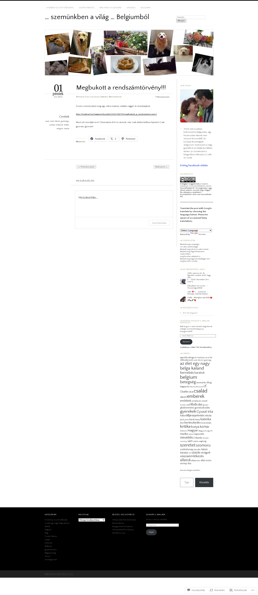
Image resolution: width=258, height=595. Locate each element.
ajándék (184, 357)
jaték (186, 420)
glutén (205, 405)
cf (205, 386)
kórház (204, 427)
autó (47, 121)
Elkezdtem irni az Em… (196, 286)
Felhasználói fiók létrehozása (124, 520)
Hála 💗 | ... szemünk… (197, 292)
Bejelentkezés (118, 523)
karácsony (194, 419)
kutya (195, 427)
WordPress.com (118, 533)
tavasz (184, 452)
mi (211, 431)
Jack (182, 419)
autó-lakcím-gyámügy (59, 121)
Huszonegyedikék (194, 288)
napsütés (199, 433)
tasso (204, 449)
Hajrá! (151, 532)
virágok (205, 452)
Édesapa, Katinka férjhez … (198, 294)
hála (182, 415)
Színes (47, 556)
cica (190, 391)
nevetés (186, 437)
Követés (204, 482)
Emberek (104, 97)
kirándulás (206, 423)
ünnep (183, 463)
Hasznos (131, 8)
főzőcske (196, 404)
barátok (199, 372)
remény (183, 441)
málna (190, 434)
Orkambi (197, 437)
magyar (60, 129)
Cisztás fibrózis (86, 8)
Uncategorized (51, 560)
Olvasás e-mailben (155, 515)
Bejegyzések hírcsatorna (122, 526)
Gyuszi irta (205, 412)
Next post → (161, 167)
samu (196, 441)
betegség (188, 382)
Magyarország (115, 97)
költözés (183, 431)
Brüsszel (199, 387)
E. (188, 279)
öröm (208, 460)
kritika (66, 125)
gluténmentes (187, 407)
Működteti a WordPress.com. (59, 574)
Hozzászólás (163, 97)
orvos (206, 438)
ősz (189, 463)
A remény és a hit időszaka (60, 8)
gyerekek (188, 411)
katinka (205, 419)
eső (188, 405)
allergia (191, 357)
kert (182, 423)
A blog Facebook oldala (194, 165)
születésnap (186, 449)
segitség (202, 441)
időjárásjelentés (194, 415)
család (97, 97)
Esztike (183, 405)
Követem (186, 342)
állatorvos (195, 460)
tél (190, 453)
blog (209, 382)
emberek (59, 125)
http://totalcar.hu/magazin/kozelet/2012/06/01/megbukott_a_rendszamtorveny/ (116, 114)
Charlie (184, 391)
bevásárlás (201, 382)
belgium (188, 377)
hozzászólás (159, 222)
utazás (66, 129)
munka (184, 433)
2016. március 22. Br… (196, 273)
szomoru (203, 445)
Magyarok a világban (110, 8)
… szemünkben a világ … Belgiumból (97, 17)
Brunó (193, 387)
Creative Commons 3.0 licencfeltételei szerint (195, 185)
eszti (204, 401)
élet (203, 460)
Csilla (88, 97)
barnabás (187, 372)
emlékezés (197, 401)
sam (190, 441)
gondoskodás (202, 407)
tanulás (197, 449)
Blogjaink (146, 8)
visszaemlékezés (192, 456)
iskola (208, 415)
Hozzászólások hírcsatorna (123, 530)
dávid (183, 396)
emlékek (185, 401)
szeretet (188, 445)
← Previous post (86, 167)
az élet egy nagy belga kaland (195, 366)
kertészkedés (192, 422)
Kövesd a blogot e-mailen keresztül (195, 322)
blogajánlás (185, 387)
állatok (185, 460)
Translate (202, 234)
